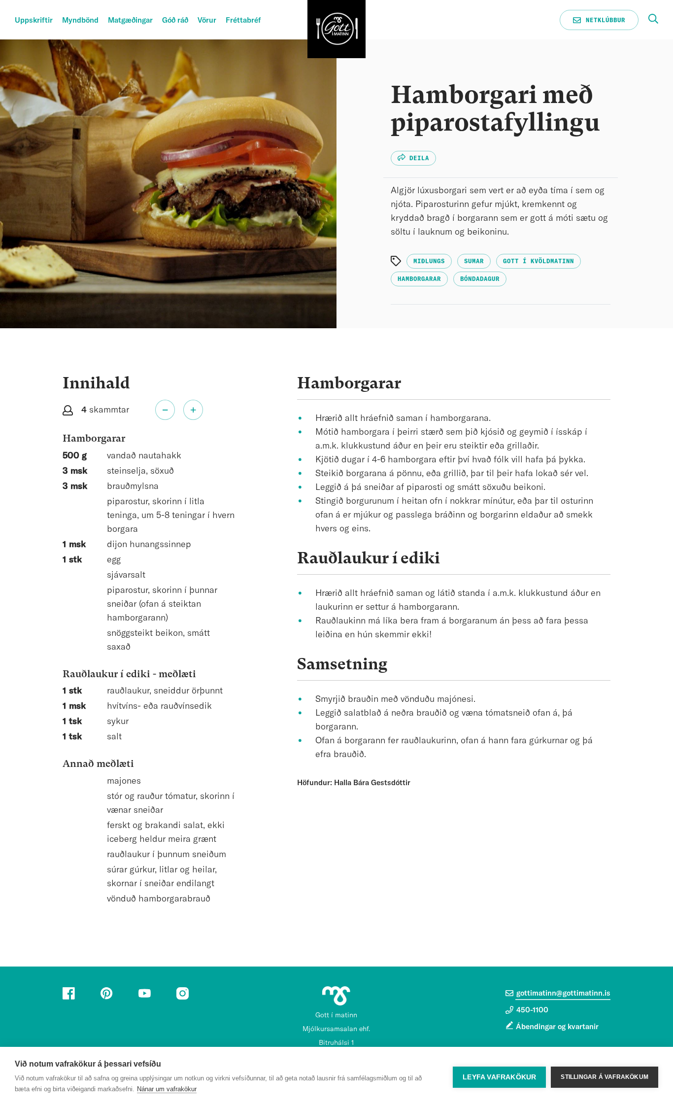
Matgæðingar (130, 20)
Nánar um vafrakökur (167, 1089)
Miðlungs (429, 261)
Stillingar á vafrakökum (604, 1076)
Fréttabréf (243, 20)
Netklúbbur (603, 20)
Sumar (474, 261)
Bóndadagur (480, 279)
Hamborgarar (419, 279)
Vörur (207, 20)
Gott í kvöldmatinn (538, 261)
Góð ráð (175, 20)
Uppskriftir (34, 20)
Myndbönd (80, 20)
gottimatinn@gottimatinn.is (562, 993)
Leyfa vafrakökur (499, 1077)
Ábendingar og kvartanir (557, 1027)
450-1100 (531, 1010)
